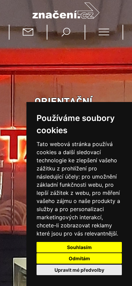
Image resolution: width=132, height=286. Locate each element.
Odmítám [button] (79, 258)
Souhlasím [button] (79, 247)
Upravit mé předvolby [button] (79, 270)
